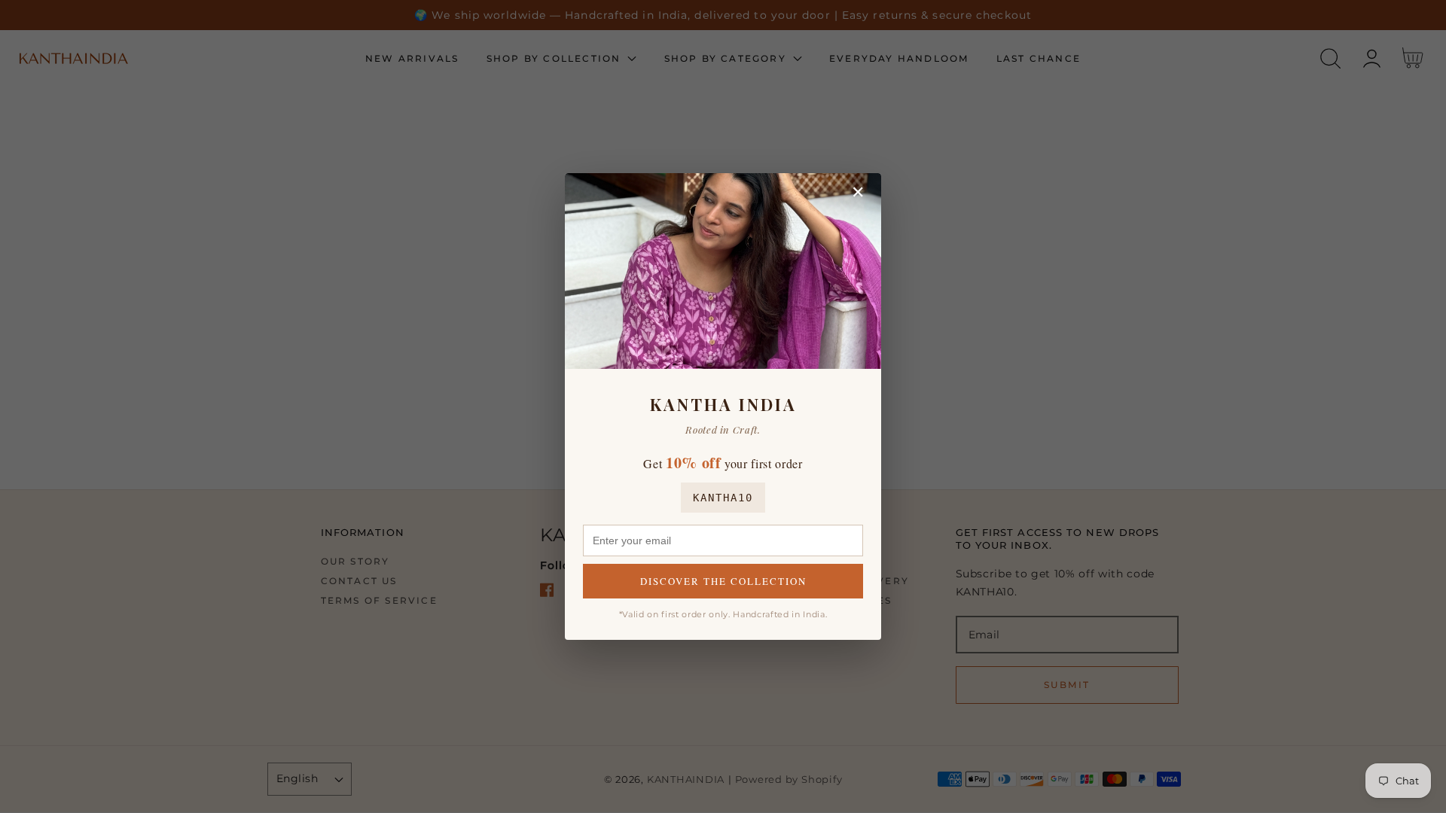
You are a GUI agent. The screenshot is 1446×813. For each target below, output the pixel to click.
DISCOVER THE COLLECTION (723, 581)
